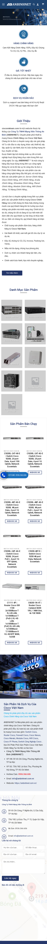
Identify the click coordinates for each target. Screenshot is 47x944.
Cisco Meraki (9, 738)
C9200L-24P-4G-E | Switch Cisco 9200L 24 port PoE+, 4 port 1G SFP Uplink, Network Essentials (12, 559)
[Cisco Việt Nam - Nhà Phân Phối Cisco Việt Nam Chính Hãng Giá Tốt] (19, 4)
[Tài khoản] (37, 4)
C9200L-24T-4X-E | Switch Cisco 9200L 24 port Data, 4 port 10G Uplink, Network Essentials (12, 460)
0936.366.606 (24, 774)
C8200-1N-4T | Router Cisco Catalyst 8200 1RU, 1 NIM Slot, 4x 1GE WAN (35, 608)
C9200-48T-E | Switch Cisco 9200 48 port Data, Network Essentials (34, 556)
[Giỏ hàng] (43, 4)
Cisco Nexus (34, 735)
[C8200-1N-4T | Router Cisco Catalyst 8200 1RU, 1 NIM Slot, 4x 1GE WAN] (35, 587)
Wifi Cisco (33, 738)
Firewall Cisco (22, 735)
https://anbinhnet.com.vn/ (26, 783)
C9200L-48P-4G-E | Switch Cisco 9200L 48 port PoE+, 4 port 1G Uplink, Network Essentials (35, 509)
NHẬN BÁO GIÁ (35, 472)
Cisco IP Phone (10, 741)
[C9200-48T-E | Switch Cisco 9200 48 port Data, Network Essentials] (35, 536)
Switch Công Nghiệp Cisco (29, 741)
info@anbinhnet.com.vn (23, 778)
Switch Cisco (31, 732)
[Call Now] (4, 475)
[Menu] (3, 4)
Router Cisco (9, 735)
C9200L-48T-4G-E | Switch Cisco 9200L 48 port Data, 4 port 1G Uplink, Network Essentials (12, 509)
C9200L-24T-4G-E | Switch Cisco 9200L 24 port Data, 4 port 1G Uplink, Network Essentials (35, 460)
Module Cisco (22, 738)
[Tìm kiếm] (34, 4)
